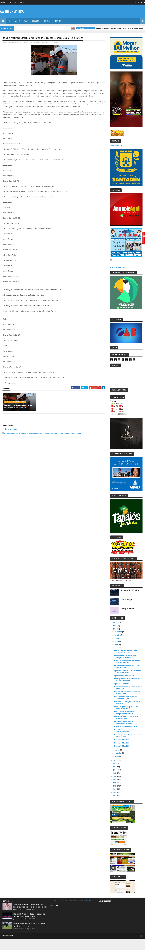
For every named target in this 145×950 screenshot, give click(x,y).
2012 (115, 795)
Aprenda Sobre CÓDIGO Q (123, 683)
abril (116, 648)
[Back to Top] (141, 936)
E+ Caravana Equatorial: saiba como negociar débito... (127, 666)
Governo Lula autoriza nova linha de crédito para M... (127, 692)
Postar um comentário (11, 429)
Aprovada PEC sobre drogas (124, 675)
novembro (118, 631)
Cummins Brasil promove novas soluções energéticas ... (125, 656)
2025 (115, 625)
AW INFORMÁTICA (12, 11)
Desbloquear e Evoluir (127, 608)
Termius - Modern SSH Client (130, 590)
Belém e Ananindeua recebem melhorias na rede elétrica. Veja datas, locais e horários (18, 406)
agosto (117, 641)
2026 (115, 622)
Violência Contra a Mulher (69, 28)
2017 (114, 779)
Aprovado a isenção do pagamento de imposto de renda (127, 671)
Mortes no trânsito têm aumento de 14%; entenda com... (127, 661)
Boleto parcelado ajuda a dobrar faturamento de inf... (125, 651)
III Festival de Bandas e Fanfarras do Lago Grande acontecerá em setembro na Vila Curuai (29, 915)
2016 (115, 782)
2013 (115, 792)
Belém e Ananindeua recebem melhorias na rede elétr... (128, 687)
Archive (18, 21)
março (117, 750)
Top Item (22, 2)
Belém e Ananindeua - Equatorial (47, 42)
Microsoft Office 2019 (121, 739)
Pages (26, 21)
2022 (115, 763)
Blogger (88, 900)
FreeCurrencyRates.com (117, 267)
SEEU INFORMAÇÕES (127, 599)
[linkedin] (138, 2)
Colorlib (11, 936)
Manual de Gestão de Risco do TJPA (126, 726)
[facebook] (132, 2)
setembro (118, 638)
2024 (115, 629)
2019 (115, 773)
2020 (115, 770)
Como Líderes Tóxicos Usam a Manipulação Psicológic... (124, 712)
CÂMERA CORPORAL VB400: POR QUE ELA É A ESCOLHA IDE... (127, 679)
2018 (115, 776)
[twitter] (141, 2)
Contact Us (9, 2)
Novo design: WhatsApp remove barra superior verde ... (127, 736)
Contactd (35, 21)
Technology (47, 21)
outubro (118, 635)
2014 (115, 789)
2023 (115, 760)
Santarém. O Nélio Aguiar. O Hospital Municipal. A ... (127, 702)
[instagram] (135, 2)
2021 (115, 766)
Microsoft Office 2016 (121, 743)
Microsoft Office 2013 (121, 746)
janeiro (117, 756)
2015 (115, 786)
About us (16, 2)
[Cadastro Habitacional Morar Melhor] (126, 68)
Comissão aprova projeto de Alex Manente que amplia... (126, 707)
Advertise (2, 2)
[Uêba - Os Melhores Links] (117, 135)
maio (117, 644)
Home (9, 21)
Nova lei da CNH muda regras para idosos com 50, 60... (126, 697)
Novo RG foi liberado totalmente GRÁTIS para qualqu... (125, 731)
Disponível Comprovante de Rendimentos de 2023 (124, 722)
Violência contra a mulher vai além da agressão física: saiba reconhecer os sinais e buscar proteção (109, 28)
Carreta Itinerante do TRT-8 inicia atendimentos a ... (126, 717)
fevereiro (118, 753)
